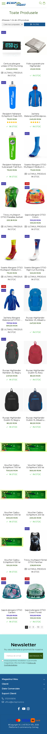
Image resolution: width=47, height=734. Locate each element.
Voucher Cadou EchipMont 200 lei (35, 513)
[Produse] (4, 4)
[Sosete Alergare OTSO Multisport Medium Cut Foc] (11, 249)
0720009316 (10, 698)
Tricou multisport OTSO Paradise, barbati (12, 216)
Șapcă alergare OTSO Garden (11, 611)
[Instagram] (28, 709)
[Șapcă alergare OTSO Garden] (11, 592)
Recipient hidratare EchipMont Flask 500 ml (12, 115)
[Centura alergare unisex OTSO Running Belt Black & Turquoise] (11, 45)
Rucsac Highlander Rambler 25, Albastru (35, 319)
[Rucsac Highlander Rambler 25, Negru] (11, 352)
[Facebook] (19, 709)
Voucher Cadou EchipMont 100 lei (11, 561)
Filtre (35, 24)
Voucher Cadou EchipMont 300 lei (12, 513)
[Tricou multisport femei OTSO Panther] (35, 542)
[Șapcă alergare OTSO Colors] (35, 197)
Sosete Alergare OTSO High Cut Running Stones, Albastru (35, 268)
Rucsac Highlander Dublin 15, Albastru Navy (35, 419)
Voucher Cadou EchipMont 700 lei (12, 466)
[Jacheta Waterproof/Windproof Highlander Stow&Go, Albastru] (35, 95)
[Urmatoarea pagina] (41, 627)
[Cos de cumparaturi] (44, 3)
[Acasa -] (16, 4)
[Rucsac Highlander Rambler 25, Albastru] (35, 299)
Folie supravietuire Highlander (35, 65)
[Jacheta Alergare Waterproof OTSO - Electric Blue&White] (11, 299)
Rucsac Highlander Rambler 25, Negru (12, 371)
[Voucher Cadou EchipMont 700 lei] (11, 447)
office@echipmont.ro (14, 702)
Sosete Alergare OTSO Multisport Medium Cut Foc (11, 268)
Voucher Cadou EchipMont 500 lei (35, 466)
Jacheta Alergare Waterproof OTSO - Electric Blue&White (12, 319)
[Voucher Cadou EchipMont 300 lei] (11, 494)
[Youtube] (23, 709)
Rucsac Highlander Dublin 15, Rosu (35, 371)
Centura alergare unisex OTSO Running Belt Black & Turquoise (12, 65)
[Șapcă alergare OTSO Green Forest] (35, 592)
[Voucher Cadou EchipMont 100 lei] (11, 542)
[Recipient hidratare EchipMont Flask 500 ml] (11, 95)
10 (38, 627)
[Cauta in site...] (40, 3)
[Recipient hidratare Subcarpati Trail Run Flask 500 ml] (11, 146)
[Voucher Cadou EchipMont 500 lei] (35, 447)
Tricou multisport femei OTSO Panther (35, 561)
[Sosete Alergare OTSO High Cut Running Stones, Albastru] (35, 249)
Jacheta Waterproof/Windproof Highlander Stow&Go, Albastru (35, 115)
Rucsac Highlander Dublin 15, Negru (12, 419)
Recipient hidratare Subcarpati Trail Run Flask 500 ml (12, 166)
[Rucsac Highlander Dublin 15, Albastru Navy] (35, 399)
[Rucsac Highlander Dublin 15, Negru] (11, 399)
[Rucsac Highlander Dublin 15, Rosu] (35, 352)
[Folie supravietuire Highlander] (35, 45)
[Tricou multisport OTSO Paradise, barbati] (11, 197)
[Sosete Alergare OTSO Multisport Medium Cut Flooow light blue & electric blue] (35, 146)
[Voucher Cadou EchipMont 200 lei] (35, 494)
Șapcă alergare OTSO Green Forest (35, 611)
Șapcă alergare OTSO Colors (35, 216)
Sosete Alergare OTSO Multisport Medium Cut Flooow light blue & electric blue (35, 166)
